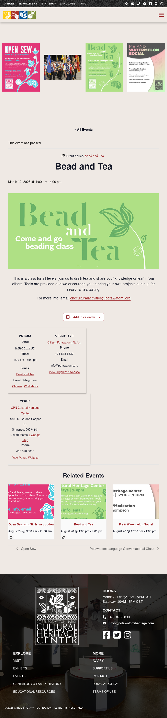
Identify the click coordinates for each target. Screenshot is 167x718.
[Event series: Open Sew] (11, 537)
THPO (83, 3)
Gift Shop (48, 3)
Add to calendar (84, 317)
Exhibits (20, 668)
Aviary (9, 3)
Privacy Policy (105, 684)
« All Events (83, 129)
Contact (100, 676)
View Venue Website (25, 457)
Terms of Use (104, 691)
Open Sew (28, 548)
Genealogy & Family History (37, 684)
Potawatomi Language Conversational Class (122, 548)
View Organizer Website (64, 372)
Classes (17, 386)
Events (19, 676)
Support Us (103, 668)
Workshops (31, 386)
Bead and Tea (25, 374)
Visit (17, 660)
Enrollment (28, 3)
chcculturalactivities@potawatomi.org (100, 297)
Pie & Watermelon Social (136, 524)
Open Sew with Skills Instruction (31, 524)
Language (67, 3)
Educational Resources (34, 691)
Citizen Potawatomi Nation (64, 342)
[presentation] (31, 501)
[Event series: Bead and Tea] (63, 537)
